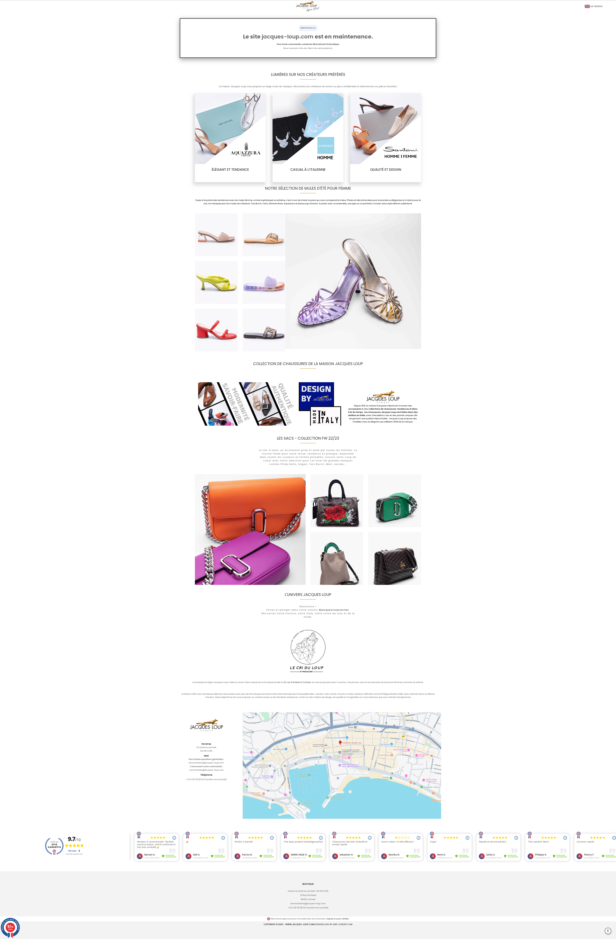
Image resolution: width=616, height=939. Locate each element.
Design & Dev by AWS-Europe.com (333, 924)
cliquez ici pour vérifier (337, 919)
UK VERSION (596, 6)
